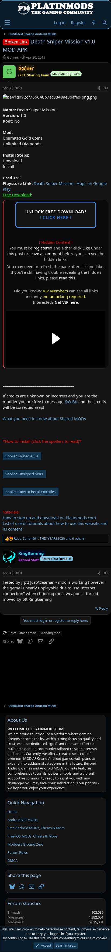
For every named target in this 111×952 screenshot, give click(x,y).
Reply (103, 608)
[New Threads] (94, 23)
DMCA (13, 860)
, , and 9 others (49, 538)
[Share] (98, 88)
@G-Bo (70, 401)
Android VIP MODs (22, 819)
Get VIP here (66, 302)
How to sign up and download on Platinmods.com (49, 517)
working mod (50, 633)
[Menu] (7, 22)
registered (42, 248)
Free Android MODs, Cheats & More (36, 827)
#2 (106, 573)
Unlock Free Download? (55, 215)
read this (67, 278)
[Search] (104, 23)
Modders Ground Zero (25, 844)
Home (13, 811)
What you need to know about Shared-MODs (44, 418)
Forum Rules (18, 852)
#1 (106, 88)
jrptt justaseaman (23, 633)
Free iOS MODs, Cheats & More (32, 836)
